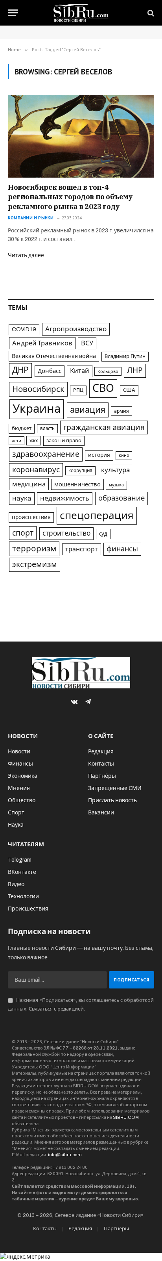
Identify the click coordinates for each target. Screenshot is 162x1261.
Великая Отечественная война (54, 356)
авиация (87, 410)
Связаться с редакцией (56, 1009)
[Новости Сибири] (81, 13)
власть (47, 428)
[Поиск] (150, 13)
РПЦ (78, 390)
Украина (37, 408)
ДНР (20, 370)
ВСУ (87, 343)
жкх (33, 440)
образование (121, 498)
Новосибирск (38, 389)
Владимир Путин (125, 356)
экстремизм (34, 564)
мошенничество (77, 484)
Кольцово (108, 371)
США (129, 390)
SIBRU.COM (126, 1117)
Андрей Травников (42, 343)
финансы (122, 549)
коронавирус (36, 469)
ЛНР (135, 370)
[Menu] (13, 13)
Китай (79, 370)
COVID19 (24, 329)
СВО (103, 388)
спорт (22, 533)
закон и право (63, 440)
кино (124, 455)
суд (103, 534)
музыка (116, 485)
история (99, 455)
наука (21, 498)
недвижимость (64, 498)
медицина (29, 484)
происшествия (31, 517)
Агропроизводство (76, 329)
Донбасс (49, 371)
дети (16, 440)
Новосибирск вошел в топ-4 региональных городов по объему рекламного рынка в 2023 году (70, 197)
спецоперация (97, 515)
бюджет (21, 428)
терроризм (34, 548)
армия (121, 411)
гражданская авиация (104, 427)
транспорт (81, 549)
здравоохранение (45, 454)
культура (115, 470)
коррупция (80, 470)
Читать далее (26, 255)
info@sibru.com (65, 1154)
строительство (66, 533)
